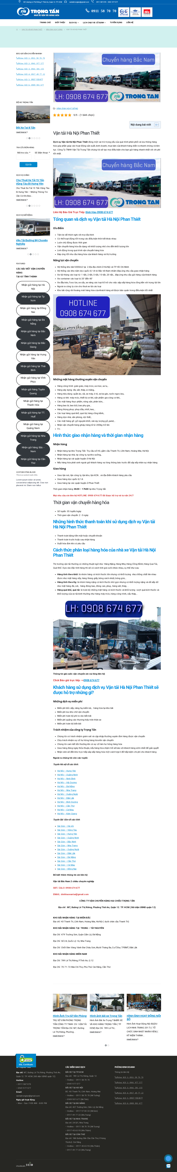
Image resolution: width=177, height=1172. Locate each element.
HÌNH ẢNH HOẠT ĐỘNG (67, 108)
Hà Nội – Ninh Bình (66, 778)
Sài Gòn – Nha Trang (67, 845)
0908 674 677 (91, 680)
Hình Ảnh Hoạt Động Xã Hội (144, 1016)
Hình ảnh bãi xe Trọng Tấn (69, 1016)
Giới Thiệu (60, 22)
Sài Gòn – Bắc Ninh (66, 841)
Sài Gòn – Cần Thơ (66, 861)
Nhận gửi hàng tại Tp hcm (33, 306)
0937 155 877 (37, 79)
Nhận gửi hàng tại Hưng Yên (33, 364)
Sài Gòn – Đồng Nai (67, 869)
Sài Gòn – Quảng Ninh (68, 837)
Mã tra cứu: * (23, 152)
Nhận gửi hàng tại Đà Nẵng (33, 329)
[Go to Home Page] (17, 30)
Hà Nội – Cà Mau (65, 809)
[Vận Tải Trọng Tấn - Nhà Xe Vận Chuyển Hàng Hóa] (39, 12)
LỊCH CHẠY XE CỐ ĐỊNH (93, 22)
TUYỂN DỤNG (116, 22)
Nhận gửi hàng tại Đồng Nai (33, 318)
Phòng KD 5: (24, 79)
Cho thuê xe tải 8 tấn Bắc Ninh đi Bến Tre (31, 181)
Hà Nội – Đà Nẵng (66, 786)
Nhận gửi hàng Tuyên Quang (33, 399)
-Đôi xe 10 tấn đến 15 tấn (31, 127)
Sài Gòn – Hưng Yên (67, 834)
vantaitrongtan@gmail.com (79, 2)
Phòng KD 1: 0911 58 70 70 (31, 58)
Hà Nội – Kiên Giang (67, 813)
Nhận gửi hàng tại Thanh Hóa (33, 411)
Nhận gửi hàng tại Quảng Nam (33, 434)
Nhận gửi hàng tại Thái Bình (33, 376)
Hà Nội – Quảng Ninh (67, 774)
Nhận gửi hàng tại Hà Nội (33, 295)
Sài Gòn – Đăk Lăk (66, 853)
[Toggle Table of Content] (155, 125)
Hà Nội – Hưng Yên (66, 771)
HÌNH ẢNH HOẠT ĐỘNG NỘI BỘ (107, 1017)
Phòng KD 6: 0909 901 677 (31, 85)
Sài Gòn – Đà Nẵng (66, 857)
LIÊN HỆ (129, 22)
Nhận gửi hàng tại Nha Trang (33, 446)
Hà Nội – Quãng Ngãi (67, 794)
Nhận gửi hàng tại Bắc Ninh (33, 341)
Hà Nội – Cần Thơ (66, 806)
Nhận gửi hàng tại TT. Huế (33, 422)
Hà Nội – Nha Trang (66, 790)
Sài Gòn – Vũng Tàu (67, 830)
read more (58, 1032)
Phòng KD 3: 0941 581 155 (31, 69)
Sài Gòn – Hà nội (65, 826)
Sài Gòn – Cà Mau (66, 865)
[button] (106, 1045)
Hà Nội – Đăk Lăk (65, 798)
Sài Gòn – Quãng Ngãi (68, 849)
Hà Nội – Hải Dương (67, 782)
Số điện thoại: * (42, 152)
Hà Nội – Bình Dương (67, 802)
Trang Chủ (45, 22)
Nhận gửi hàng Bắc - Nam (33, 457)
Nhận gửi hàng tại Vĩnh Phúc (33, 388)
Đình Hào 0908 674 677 (99, 212)
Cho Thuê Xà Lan (26, 240)
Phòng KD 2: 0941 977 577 (31, 63)
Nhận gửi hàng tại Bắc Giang (33, 353)
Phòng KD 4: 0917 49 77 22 (31, 74)
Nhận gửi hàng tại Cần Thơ (33, 469)
